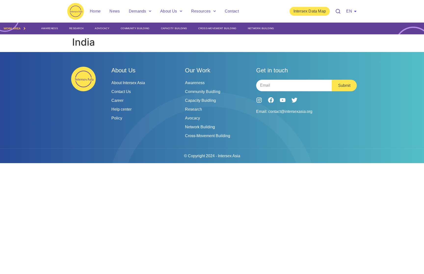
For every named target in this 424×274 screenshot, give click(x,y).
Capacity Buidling (200, 100)
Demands (137, 11)
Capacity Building (174, 28)
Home (95, 11)
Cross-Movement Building (217, 28)
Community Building (135, 28)
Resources (201, 11)
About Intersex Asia (128, 83)
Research (76, 28)
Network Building (261, 28)
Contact (232, 11)
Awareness (49, 28)
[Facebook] (271, 100)
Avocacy (192, 118)
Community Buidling (202, 92)
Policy (116, 118)
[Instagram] (259, 100)
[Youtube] (283, 100)
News (114, 11)
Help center (121, 109)
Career (117, 100)
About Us (168, 11)
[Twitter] (294, 100)
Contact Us (121, 92)
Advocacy (102, 28)
